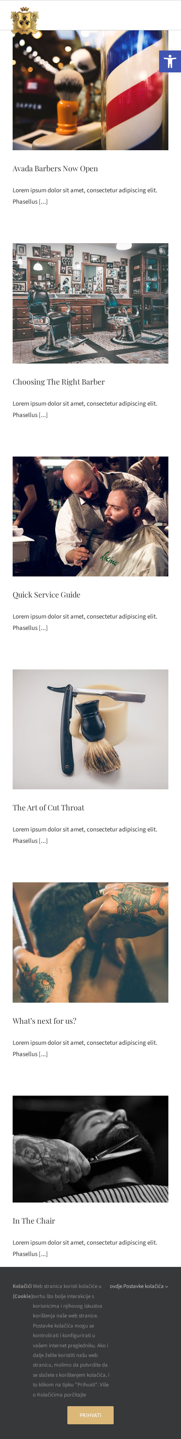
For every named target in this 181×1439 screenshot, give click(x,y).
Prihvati (90, 1415)
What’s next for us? (44, 1021)
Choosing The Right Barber (59, 382)
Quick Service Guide (46, 594)
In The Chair (34, 1221)
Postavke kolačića (144, 1286)
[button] (170, 61)
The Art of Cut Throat (48, 807)
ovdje (116, 1286)
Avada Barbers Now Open (55, 168)
